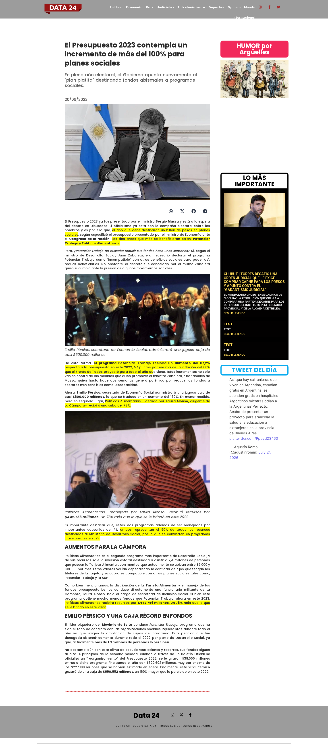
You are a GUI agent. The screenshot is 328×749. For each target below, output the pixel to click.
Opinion (234, 7)
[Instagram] (260, 7)
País (150, 7)
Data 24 (146, 715)
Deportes (216, 7)
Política (116, 7)
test (228, 324)
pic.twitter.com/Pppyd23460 (253, 438)
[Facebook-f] (269, 7)
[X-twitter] (181, 715)
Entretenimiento (191, 7)
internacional (244, 17)
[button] (171, 211)
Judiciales (165, 7)
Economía (134, 7)
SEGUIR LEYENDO (234, 313)
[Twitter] (278, 7)
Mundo (249, 7)
